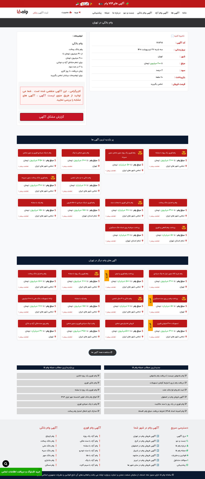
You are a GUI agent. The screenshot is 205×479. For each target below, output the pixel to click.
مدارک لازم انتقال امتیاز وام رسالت (82, 411)
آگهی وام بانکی (144, 12)
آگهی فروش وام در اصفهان (173, 397)
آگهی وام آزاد (161, 12)
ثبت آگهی (40, 12)
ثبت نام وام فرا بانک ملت (174, 390)
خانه (184, 12)
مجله (107, 12)
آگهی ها (175, 12)
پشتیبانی (97, 12)
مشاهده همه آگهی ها (101, 352)
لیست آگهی (46, 95)
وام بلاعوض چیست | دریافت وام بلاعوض (167, 376)
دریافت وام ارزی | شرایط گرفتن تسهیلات (167, 383)
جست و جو (128, 12)
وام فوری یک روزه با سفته (86, 390)
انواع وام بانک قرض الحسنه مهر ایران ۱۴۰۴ (79, 397)
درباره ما (116, 12)
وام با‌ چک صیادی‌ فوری (87, 404)
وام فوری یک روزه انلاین (86, 376)
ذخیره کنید (179, 36)
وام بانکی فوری (90, 383)
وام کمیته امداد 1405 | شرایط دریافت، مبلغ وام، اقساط (161, 411)
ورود (76, 12)
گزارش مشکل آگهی (51, 117)
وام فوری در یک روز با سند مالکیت (170, 404)
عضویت (65, 12)
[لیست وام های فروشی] (22, 12)
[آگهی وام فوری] (102, 4)
